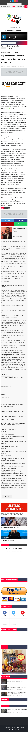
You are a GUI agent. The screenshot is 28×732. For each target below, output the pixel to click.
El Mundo (7, 51)
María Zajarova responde (7, 540)
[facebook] (10, 1)
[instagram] (17, 1)
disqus (13, 545)
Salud (9, 6)
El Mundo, (22, 66)
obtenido (8, 109)
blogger (5, 545)
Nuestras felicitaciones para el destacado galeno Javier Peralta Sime (16, 686)
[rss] (15, 1)
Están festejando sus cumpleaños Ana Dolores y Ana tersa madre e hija (16, 693)
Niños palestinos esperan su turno (10, 527)
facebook (22, 545)
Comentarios (23, 706)
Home (2, 51)
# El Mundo (7, 208)
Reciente (5, 706)
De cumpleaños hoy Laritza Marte (15, 680)
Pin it (9, 224)
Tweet (9, 220)
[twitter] (13, 1)
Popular (14, 706)
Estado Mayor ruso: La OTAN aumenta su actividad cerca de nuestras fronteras (12, 513)
